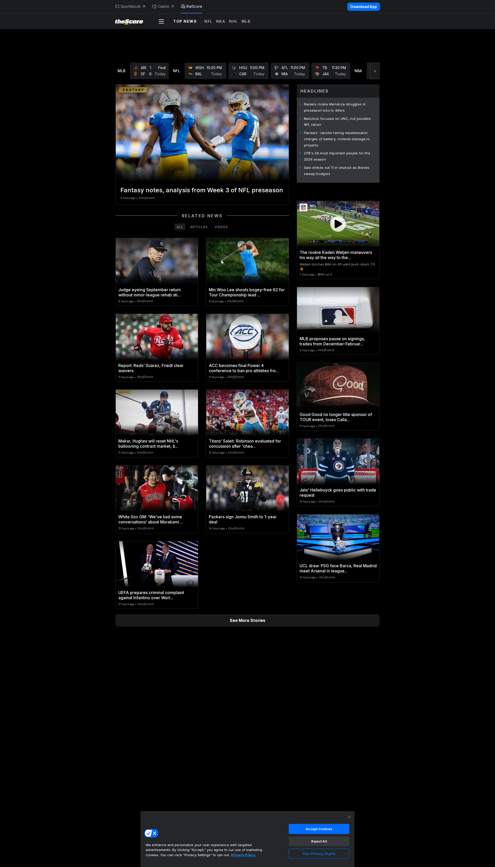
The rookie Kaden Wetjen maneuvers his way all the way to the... (336, 255)
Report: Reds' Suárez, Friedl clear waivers (151, 368)
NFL (208, 21)
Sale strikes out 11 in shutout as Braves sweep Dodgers (336, 170)
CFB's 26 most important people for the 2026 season (337, 156)
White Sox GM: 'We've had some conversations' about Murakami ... (150, 519)
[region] (247, 839)
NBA (221, 21)
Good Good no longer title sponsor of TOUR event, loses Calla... (336, 417)
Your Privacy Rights (319, 854)
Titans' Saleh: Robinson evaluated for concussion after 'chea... (245, 443)
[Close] (349, 817)
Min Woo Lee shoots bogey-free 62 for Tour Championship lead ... (247, 292)
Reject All (319, 841)
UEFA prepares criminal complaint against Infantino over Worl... (151, 595)
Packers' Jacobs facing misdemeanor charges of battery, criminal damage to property (337, 139)
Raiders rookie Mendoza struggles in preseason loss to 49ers (335, 107)
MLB (246, 21)
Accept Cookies (319, 829)
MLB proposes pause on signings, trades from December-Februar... (332, 341)
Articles (199, 227)
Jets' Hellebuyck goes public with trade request (338, 492)
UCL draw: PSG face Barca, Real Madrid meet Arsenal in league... (338, 568)
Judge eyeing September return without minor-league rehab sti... (149, 292)
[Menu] (161, 21)
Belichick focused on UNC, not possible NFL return (337, 121)
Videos (221, 227)
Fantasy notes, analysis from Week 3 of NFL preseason (201, 190)
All (180, 227)
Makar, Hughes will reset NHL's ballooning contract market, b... (148, 443)
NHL (233, 21)
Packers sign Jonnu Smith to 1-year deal (243, 519)
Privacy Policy (243, 855)
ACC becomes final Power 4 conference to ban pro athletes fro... (244, 368)
